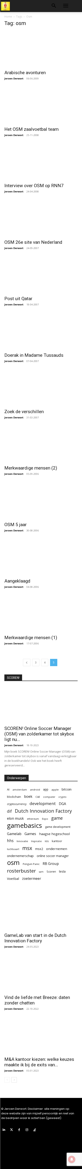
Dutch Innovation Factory (43, 811)
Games (30, 833)
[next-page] (14, 1080)
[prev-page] (26, 662)
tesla (62, 871)
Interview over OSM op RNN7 (34, 185)
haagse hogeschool (54, 834)
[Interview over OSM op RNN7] (41, 162)
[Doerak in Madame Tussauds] (41, 331)
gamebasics (24, 825)
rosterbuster (21, 870)
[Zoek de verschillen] (41, 388)
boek (28, 796)
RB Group (51, 863)
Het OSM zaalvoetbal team (31, 129)
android (35, 789)
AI (8, 789)
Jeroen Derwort (13, 78)
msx (27, 848)
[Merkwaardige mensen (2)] (41, 444)
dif (9, 811)
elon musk (15, 818)
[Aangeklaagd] (41, 557)
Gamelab (14, 834)
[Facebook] (19, 1130)
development (43, 803)
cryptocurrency (16, 804)
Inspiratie (36, 841)
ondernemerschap (20, 856)
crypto (62, 796)
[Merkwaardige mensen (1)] (41, 614)
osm (13, 862)
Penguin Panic (31, 864)
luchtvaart (13, 849)
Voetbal (13, 878)
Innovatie (22, 841)
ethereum (33, 818)
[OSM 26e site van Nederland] (41, 218)
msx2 (39, 849)
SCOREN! (13, 678)
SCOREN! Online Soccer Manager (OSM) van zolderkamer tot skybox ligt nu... (39, 734)
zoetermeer (31, 878)
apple (55, 789)
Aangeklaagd (17, 581)
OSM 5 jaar (15, 524)
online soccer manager (53, 856)
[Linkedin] (4, 1130)
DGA (62, 803)
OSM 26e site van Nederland (33, 242)
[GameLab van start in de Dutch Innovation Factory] (41, 912)
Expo (45, 818)
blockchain (14, 797)
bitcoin (67, 789)
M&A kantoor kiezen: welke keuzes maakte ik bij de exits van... (39, 1062)
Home (8, 16)
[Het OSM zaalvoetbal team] (41, 105)
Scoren (51, 871)
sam (41, 871)
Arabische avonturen (25, 72)
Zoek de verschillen (24, 411)
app (45, 789)
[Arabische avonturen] (41, 49)
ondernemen (56, 848)
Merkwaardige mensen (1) (30, 637)
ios (47, 841)
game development (57, 827)
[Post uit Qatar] (41, 275)
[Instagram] (27, 1130)
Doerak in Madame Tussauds (33, 355)
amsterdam (19, 789)
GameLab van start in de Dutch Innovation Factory (35, 938)
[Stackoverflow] (34, 1130)
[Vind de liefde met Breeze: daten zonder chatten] (41, 974)
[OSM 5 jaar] (41, 501)
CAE (37, 796)
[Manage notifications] (71, 1159)
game (57, 818)
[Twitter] (11, 1130)
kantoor (57, 841)
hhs (10, 840)
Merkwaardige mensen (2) (30, 468)
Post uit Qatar (18, 298)
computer (49, 796)
